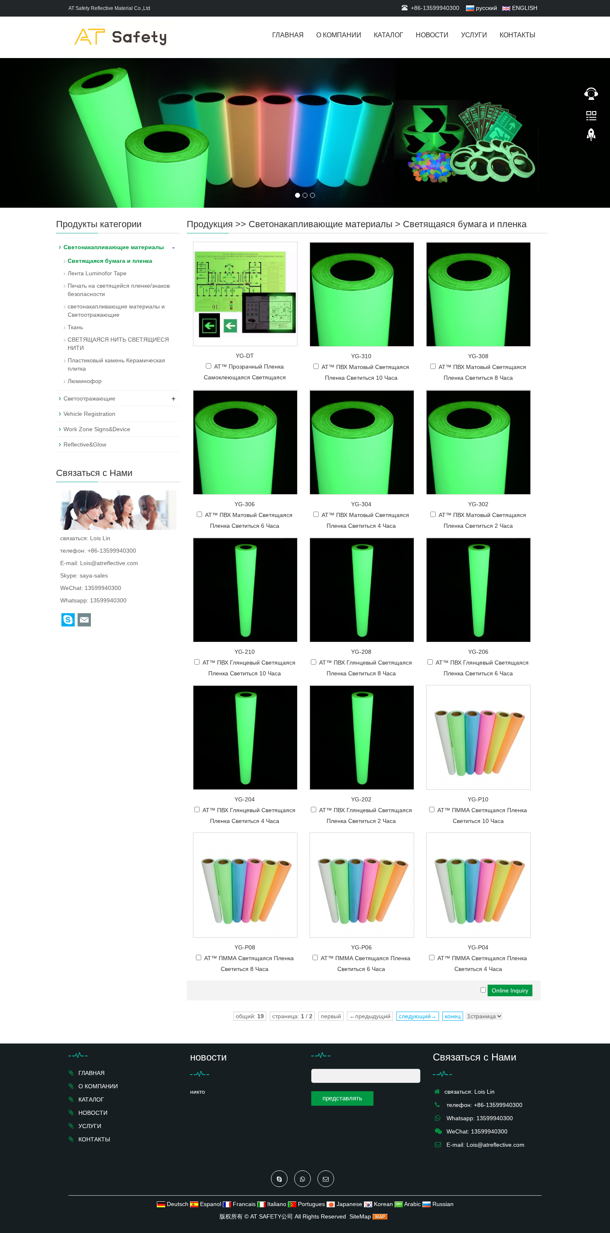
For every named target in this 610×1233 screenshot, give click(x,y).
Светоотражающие (89, 398)
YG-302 (478, 504)
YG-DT (245, 355)
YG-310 (361, 356)
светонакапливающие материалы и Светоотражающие (116, 310)
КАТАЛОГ (388, 35)
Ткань (75, 327)
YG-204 (244, 799)
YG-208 (361, 651)
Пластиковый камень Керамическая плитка (116, 364)
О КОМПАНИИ (338, 35)
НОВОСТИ (432, 35)
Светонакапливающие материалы (321, 224)
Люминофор (85, 381)
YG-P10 (478, 799)
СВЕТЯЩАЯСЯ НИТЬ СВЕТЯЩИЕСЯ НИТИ (118, 343)
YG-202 (361, 799)
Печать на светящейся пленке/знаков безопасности (119, 289)
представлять (342, 1098)
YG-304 (361, 504)
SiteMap (360, 1216)
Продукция (210, 224)
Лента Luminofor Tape (97, 273)
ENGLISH (523, 8)
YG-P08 (244, 947)
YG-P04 (478, 947)
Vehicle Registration (89, 413)
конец (453, 1016)
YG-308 (478, 356)
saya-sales (94, 575)
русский (485, 8)
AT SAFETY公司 (271, 1216)
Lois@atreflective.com (109, 563)
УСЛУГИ (474, 35)
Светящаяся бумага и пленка (465, 224)
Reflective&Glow (84, 444)
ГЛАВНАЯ (288, 35)
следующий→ (418, 1016)
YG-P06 (361, 947)
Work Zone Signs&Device (96, 429)
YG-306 (244, 504)
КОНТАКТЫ (517, 35)
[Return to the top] (591, 137)
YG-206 (478, 651)
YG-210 (244, 651)
